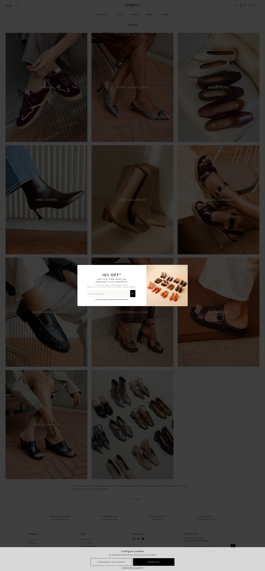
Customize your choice (111, 562)
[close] (184, 268)
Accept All (154, 562)
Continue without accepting (132, 567)
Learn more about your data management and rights (112, 299)
